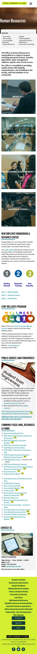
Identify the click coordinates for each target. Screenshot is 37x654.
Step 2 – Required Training (10, 295)
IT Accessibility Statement (7, 41)
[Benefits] (18, 97)
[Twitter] (18, 649)
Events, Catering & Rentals (18, 591)
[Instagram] (23, 649)
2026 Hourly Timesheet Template (15, 445)
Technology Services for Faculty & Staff (17, 509)
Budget (21, 36)
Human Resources (8, 44)
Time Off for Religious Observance (15, 514)
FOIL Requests (18, 615)
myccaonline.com (14, 345)
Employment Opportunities (18, 583)
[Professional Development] (18, 172)
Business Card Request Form (13, 433)
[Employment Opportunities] (18, 134)
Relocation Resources (11, 498)
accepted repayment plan (12, 403)
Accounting (6, 36)
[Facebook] (13, 649)
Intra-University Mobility (12, 488)
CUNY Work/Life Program (12, 459)
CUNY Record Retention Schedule (15, 464)
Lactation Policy (9, 490)
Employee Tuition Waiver (12, 474)
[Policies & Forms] (18, 209)
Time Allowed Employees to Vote (15, 512)
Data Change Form (10, 471)
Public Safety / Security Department (18, 612)
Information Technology (26, 44)
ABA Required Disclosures (18, 600)
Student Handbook (18, 585)
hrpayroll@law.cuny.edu (13, 566)
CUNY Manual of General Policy (14, 447)
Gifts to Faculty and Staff (12, 486)
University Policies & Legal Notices (25, 41)
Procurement (7, 38)
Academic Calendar (18, 580)
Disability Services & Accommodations (18, 603)
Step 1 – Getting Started (9, 292)
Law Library (18, 597)
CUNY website (9, 250)
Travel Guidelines (24, 38)
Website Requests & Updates (18, 588)
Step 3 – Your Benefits (9, 298)
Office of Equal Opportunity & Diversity (18, 609)
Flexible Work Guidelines (12, 483)
